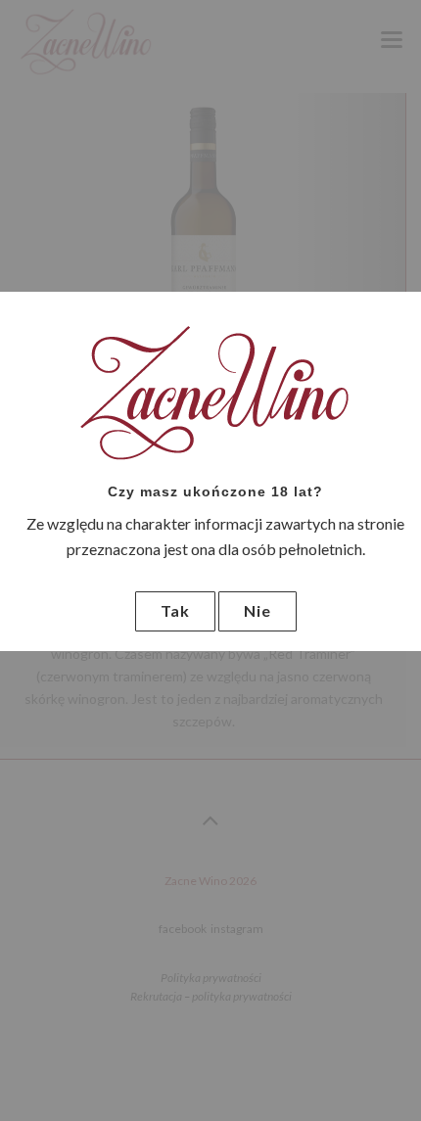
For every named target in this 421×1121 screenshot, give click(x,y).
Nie (257, 610)
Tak (175, 610)
